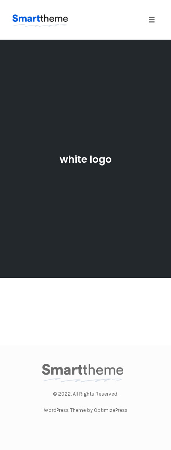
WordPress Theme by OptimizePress (86, 410)
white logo (86, 159)
